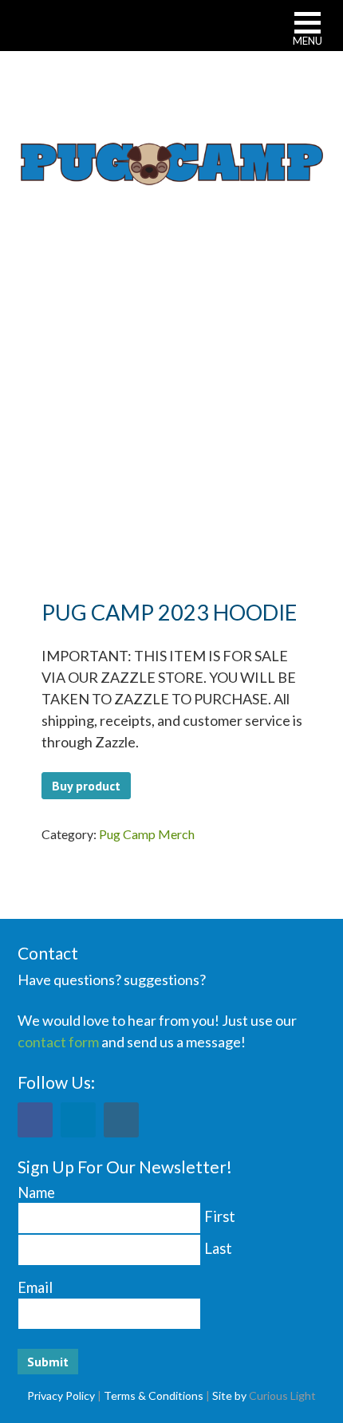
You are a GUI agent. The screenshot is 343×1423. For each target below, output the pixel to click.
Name (36, 1192)
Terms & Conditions (153, 1395)
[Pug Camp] (172, 161)
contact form (58, 1041)
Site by (229, 1395)
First (219, 1216)
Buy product (86, 786)
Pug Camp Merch (147, 834)
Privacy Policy (61, 1395)
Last (218, 1248)
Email (35, 1287)
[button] (307, 30)
